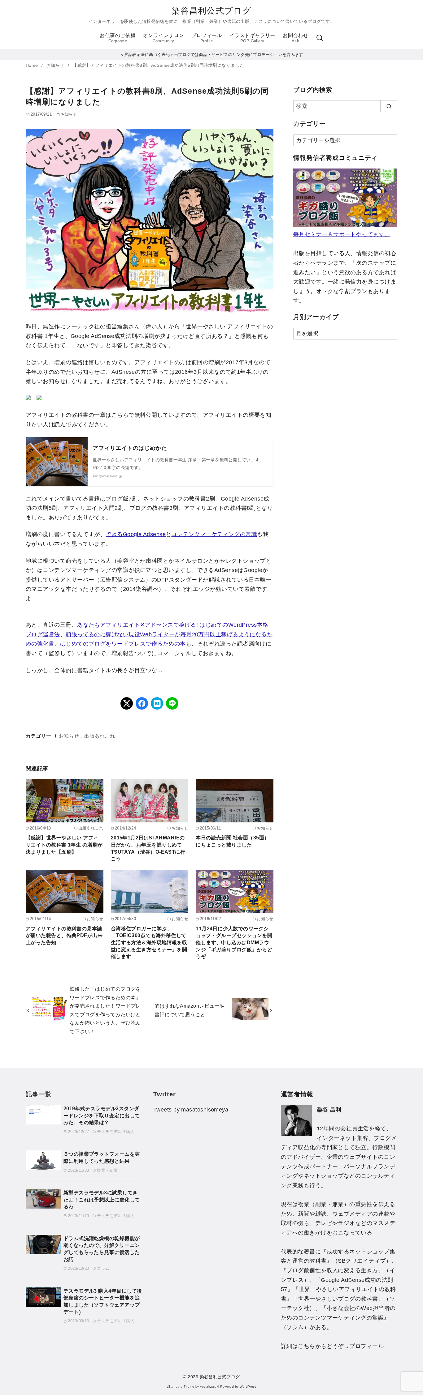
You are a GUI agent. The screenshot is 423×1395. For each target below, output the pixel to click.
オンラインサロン (163, 37)
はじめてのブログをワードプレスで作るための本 (123, 644)
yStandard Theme (180, 1386)
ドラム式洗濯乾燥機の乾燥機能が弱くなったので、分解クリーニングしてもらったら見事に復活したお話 (101, 1248)
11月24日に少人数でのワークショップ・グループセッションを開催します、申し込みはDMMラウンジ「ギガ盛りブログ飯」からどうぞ (234, 942)
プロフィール (206, 37)
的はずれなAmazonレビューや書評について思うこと (190, 1010)
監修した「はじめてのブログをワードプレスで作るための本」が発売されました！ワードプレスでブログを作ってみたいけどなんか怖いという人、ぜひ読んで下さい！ (105, 1010)
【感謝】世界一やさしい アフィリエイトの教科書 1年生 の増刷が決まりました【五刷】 (64, 844)
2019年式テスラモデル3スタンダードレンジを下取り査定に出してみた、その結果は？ (101, 1115)
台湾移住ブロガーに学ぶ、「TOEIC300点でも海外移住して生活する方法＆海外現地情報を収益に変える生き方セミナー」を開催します (149, 942)
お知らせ (56, 65)
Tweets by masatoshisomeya (190, 1110)
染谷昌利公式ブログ (211, 10)
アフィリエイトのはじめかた (130, 448)
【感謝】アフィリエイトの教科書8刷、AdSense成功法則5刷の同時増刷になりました (158, 65)
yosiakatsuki (209, 1386)
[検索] (319, 38)
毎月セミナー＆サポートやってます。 (341, 234)
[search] (388, 106)
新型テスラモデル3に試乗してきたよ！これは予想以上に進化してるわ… (101, 1199)
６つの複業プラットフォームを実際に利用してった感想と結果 (101, 1157)
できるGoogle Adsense (136, 534)
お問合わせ (295, 37)
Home (32, 65)
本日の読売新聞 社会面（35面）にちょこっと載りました (232, 841)
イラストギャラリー (252, 37)
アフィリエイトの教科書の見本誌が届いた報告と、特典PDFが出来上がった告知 (64, 935)
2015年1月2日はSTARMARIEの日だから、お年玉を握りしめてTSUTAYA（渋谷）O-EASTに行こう (148, 848)
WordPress (248, 1386)
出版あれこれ (99, 736)
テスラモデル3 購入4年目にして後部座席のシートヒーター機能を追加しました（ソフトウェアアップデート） (102, 1301)
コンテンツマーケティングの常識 (214, 534)
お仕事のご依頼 (117, 37)
